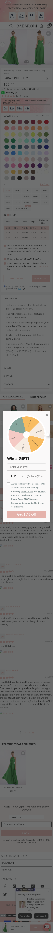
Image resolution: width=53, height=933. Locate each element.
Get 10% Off (26, 514)
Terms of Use (27, 491)
